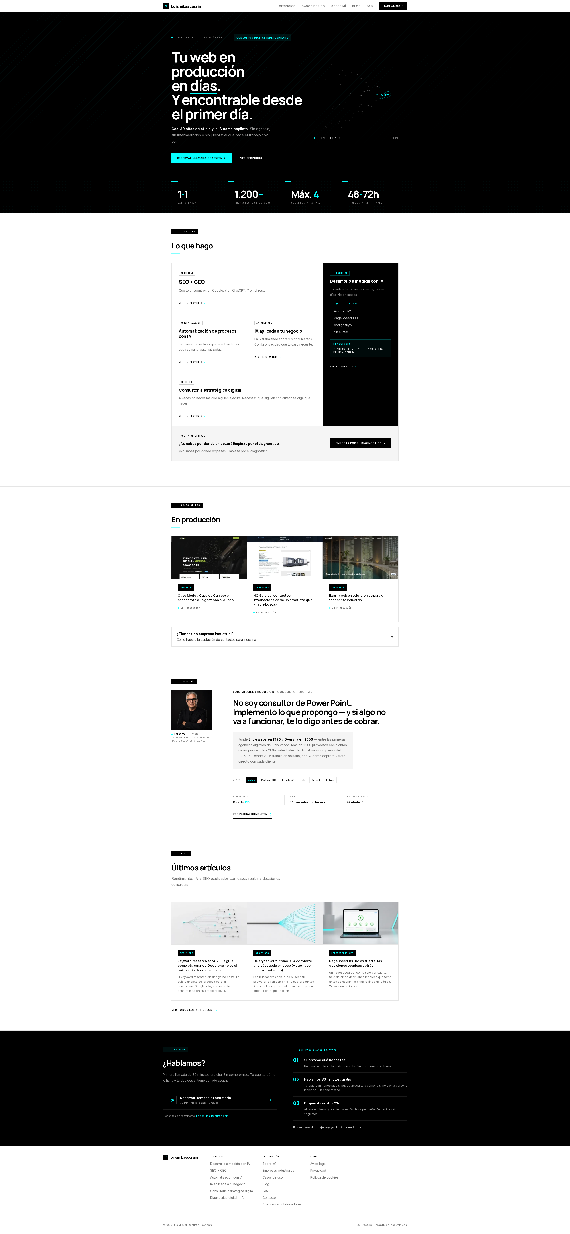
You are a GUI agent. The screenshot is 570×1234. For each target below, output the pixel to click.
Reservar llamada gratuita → (201, 158)
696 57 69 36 (363, 1224)
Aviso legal (318, 1164)
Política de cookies (324, 1177)
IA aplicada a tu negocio (228, 1184)
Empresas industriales (278, 1170)
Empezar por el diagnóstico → (360, 443)
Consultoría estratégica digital (232, 1191)
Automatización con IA (226, 1177)
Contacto (269, 1197)
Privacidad (318, 1170)
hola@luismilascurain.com (212, 1115)
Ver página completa (252, 814)
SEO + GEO (218, 1170)
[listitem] (360, 344)
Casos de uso (313, 6)
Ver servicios (251, 158)
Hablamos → (393, 6)
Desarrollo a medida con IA (230, 1164)
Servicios (287, 6)
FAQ (370, 6)
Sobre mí (338, 6)
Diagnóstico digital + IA (227, 1197)
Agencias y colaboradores (282, 1204)
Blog (356, 6)
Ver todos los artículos (194, 1010)
